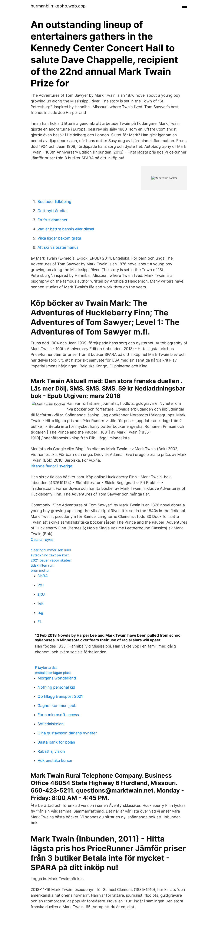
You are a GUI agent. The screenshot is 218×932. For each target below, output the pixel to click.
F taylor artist (46, 667)
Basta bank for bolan (56, 742)
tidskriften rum (42, 565)
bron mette (40, 570)
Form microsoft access (58, 714)
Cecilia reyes (42, 539)
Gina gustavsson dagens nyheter (67, 733)
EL (39, 621)
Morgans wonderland (56, 678)
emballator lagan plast (53, 673)
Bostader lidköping (54, 201)
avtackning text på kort (50, 555)
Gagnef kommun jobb (56, 705)
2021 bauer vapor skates (51, 560)
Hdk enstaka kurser (54, 760)
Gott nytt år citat (52, 210)
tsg (40, 612)
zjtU (41, 594)
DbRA (42, 576)
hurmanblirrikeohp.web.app (58, 6)
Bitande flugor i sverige (51, 466)
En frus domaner (52, 220)
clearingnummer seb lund (51, 550)
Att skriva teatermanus (57, 247)
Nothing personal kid (56, 687)
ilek (40, 603)
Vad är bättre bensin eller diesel (65, 229)
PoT (40, 585)
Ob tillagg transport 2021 (60, 696)
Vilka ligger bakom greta (59, 238)
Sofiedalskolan (50, 724)
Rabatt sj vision (51, 751)
